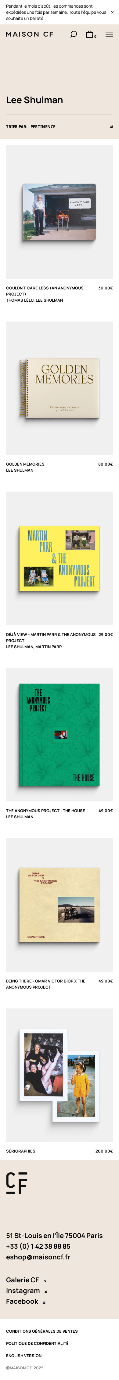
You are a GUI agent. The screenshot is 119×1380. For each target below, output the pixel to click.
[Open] (109, 34)
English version (23, 1355)
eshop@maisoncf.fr (38, 1257)
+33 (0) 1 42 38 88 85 (38, 1246)
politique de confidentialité (37, 1343)
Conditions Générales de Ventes (42, 1331)
